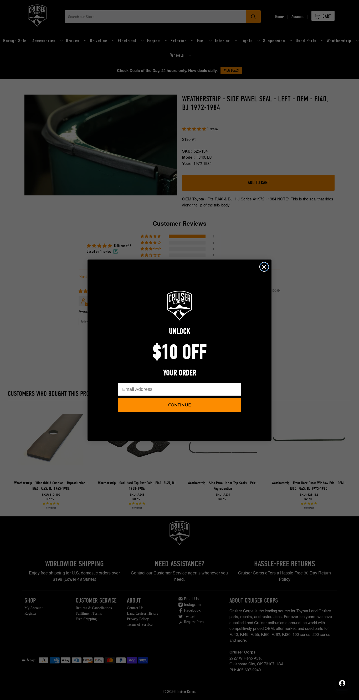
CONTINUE (179, 404)
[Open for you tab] (342, 683)
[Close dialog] (264, 267)
